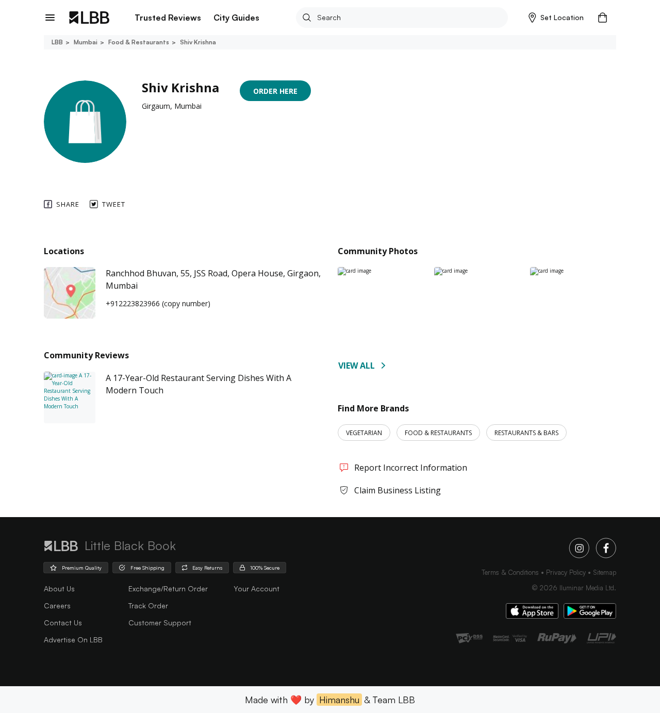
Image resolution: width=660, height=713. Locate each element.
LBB (57, 42)
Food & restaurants (138, 42)
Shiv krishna (198, 42)
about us (59, 588)
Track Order (148, 605)
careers (57, 605)
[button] (556, 17)
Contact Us (63, 622)
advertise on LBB (73, 639)
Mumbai (85, 42)
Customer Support (159, 622)
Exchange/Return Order (168, 588)
